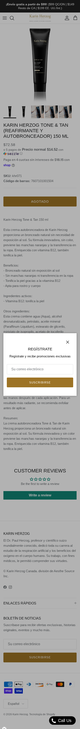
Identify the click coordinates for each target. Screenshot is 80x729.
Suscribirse (40, 382)
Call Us (64, 720)
